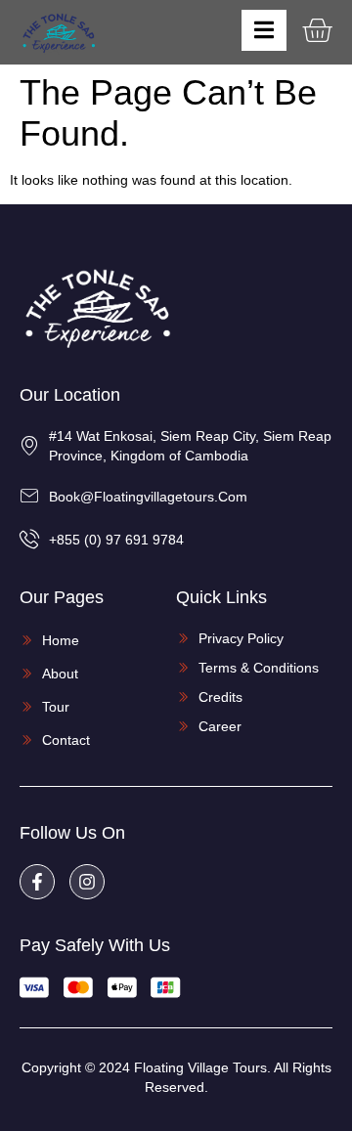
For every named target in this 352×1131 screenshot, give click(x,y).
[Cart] (316, 30)
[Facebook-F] (37, 881)
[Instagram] (87, 881)
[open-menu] (264, 30)
